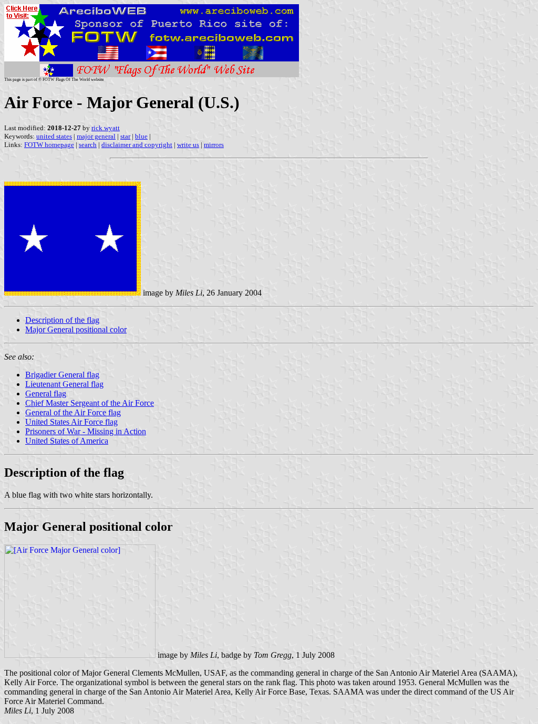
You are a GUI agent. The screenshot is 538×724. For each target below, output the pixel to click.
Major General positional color (76, 329)
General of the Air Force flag (73, 412)
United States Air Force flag (71, 421)
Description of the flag (62, 320)
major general (96, 136)
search (88, 145)
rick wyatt (105, 128)
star (125, 136)
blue (141, 136)
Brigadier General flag (62, 374)
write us (188, 145)
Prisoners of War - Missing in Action (85, 431)
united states (54, 136)
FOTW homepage (49, 145)
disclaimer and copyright (136, 145)
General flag (45, 393)
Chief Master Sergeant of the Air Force (89, 402)
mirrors (214, 145)
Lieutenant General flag (64, 384)
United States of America (66, 440)
